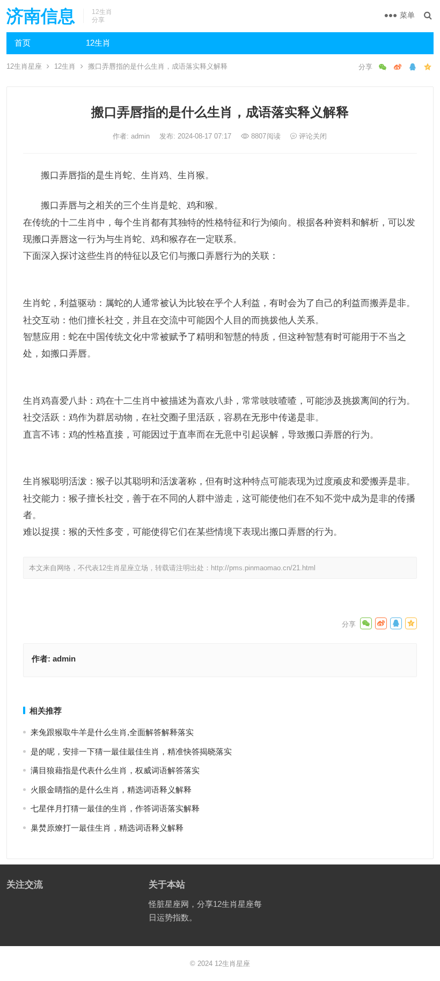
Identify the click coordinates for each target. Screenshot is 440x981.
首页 (22, 42)
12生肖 (98, 42)
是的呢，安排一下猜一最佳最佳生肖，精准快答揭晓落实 (131, 751)
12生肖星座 (24, 66)
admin (141, 136)
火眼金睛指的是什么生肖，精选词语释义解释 (111, 789)
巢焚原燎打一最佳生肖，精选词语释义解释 (107, 827)
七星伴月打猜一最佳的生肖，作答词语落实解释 (115, 808)
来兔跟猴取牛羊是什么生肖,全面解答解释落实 (112, 732)
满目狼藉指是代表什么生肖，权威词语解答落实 (115, 770)
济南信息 (40, 16)
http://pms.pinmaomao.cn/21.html (263, 568)
